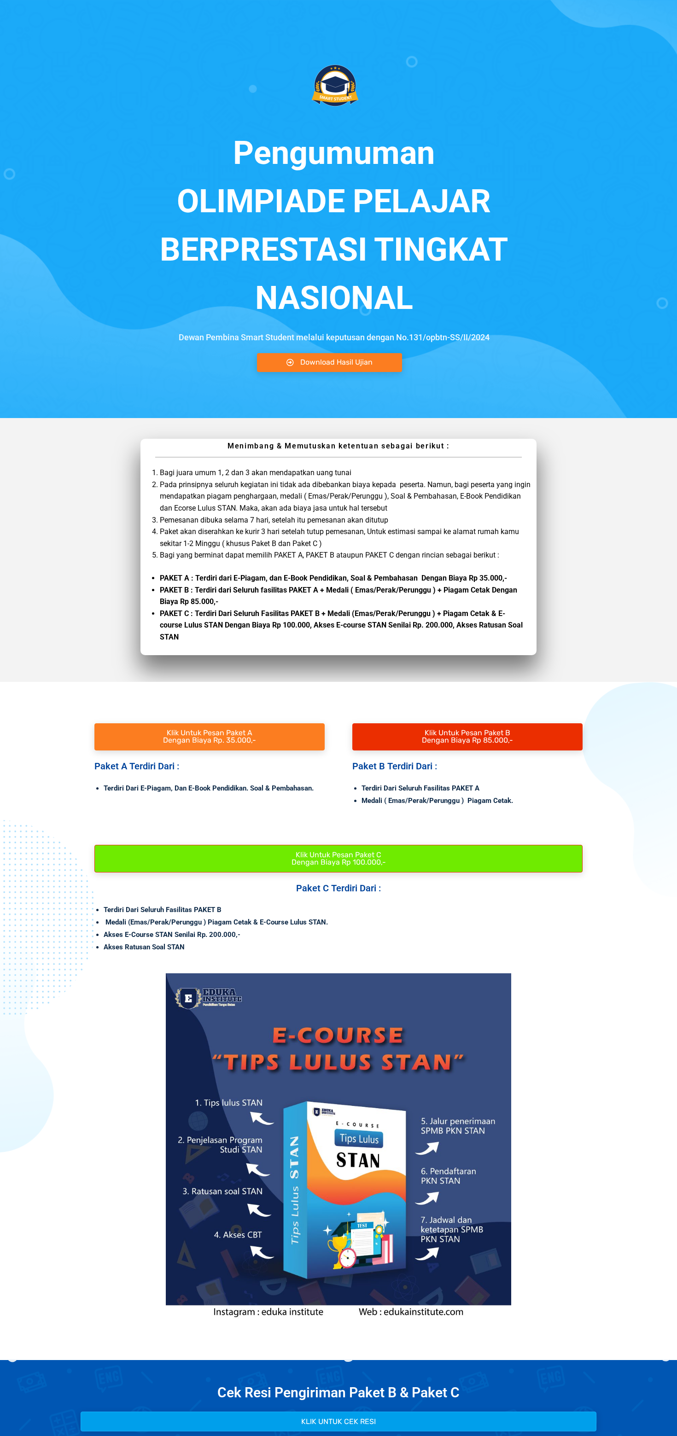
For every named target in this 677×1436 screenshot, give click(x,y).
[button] (338, 1422)
